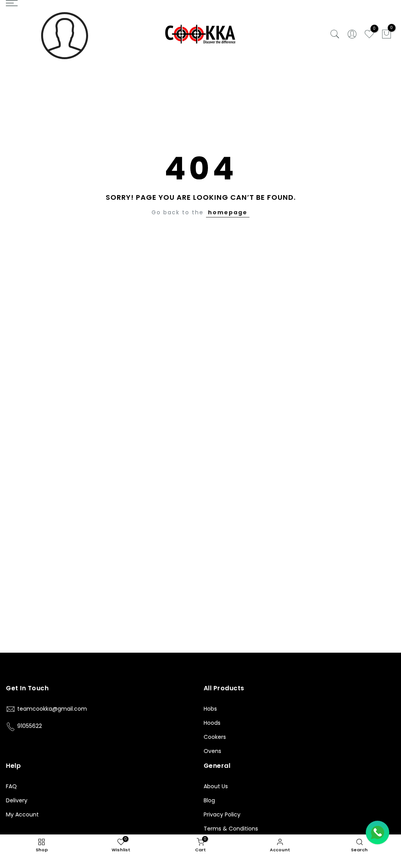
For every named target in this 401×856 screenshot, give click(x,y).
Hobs (210, 709)
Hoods (212, 723)
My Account (22, 814)
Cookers (215, 737)
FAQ (11, 786)
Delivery (16, 800)
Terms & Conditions (231, 828)
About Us (216, 786)
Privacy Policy (222, 814)
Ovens (212, 751)
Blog (209, 800)
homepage (227, 212)
